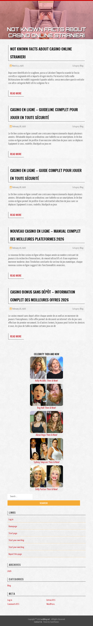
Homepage (13, 526)
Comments (13, 604)
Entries (50, 600)
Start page (13, 533)
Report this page (15, 554)
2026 (9, 571)
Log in (11, 519)
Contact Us (38, 622)
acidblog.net (45, 619)
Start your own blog (16, 540)
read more (15, 93)
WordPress (50, 604)
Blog (81, 66)
